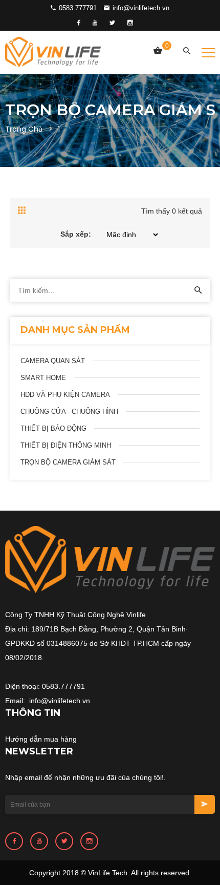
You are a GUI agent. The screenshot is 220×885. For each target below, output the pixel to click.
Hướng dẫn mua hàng (41, 739)
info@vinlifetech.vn (140, 8)
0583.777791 (77, 8)
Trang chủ (23, 129)
